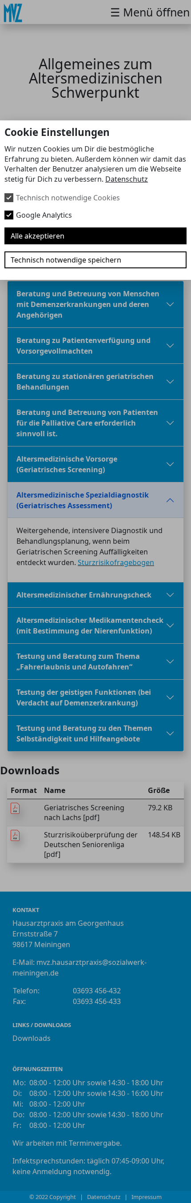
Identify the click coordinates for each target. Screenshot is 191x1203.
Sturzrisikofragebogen (116, 562)
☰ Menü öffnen (150, 12)
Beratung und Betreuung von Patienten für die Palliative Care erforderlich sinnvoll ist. (87, 422)
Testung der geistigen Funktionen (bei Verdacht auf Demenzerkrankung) (83, 697)
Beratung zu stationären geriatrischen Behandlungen (85, 381)
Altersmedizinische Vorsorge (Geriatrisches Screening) (66, 464)
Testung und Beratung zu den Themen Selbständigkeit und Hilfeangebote (84, 733)
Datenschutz (126, 179)
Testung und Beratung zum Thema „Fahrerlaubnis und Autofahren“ (78, 661)
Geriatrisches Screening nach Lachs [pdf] (84, 812)
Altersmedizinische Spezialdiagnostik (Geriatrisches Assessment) (82, 500)
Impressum (146, 1197)
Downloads (31, 1038)
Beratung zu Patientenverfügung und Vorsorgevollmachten (83, 345)
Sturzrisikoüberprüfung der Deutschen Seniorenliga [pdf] (91, 844)
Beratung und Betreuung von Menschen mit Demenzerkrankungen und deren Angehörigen (87, 304)
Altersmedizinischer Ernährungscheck (83, 595)
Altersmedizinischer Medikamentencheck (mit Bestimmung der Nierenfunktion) (89, 625)
